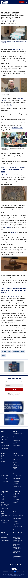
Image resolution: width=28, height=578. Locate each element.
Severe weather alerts (17, 433)
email (20, 565)
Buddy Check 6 (16, 497)
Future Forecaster (17, 445)
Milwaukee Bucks (4, 481)
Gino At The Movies (17, 465)
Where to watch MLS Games (17, 557)
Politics (2, 442)
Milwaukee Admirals (5, 478)
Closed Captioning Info (18, 526)
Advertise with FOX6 (5, 537)
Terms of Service (15, 397)
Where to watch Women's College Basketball (16, 551)
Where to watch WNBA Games (18, 554)
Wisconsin (4, 175)
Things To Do (16, 493)
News (3, 355)
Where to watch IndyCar (16, 545)
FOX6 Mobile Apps (17, 516)
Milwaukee (9, 105)
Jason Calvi (4, 20)
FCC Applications (16, 524)
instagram (13, 565)
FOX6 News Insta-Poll (5, 444)
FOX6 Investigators (5, 437)
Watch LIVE (16, 472)
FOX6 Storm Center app (17, 435)
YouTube (3, 494)
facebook (8, 565)
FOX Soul (15, 484)
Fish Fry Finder (16, 496)
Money (3, 453)
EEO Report (15, 521)
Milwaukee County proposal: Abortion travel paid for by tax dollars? (13, 42)
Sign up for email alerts (18, 515)
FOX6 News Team (17, 518)
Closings (14, 443)
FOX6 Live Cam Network (16, 438)
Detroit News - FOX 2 (5, 520)
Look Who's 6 (16, 458)
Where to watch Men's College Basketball (17, 548)
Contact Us (16, 512)
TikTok (2, 499)
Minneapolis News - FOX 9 (5, 518)
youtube (18, 565)
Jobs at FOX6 (15, 520)
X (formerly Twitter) (5, 504)
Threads (2, 501)
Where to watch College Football (16, 538)
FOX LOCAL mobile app (5, 446)
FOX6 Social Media (4, 492)
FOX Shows (15, 488)
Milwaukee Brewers (5, 473)
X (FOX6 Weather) (5, 508)
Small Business (4, 463)
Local (2, 433)
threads (15, 565)
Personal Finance (4, 460)
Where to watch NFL (17, 535)
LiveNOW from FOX (17, 480)
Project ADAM (16, 499)
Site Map (3, 450)
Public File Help (16, 523)
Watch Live (22, 2)
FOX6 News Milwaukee (5, 21)
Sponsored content (5, 540)
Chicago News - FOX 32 (5, 516)
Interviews (15, 462)
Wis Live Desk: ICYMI (17, 477)
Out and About (16, 461)
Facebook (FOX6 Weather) (4, 506)
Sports (3, 472)
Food (14, 464)
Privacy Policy (15, 395)
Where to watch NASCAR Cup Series (17, 542)
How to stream (16, 473)
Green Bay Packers (5, 475)
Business (3, 461)
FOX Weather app (16, 440)
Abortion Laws (12, 21)
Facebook (3, 496)
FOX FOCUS (3, 539)
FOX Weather (16, 442)
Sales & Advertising (4, 533)
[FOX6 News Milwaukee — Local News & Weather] (5, 2)
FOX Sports (15, 483)
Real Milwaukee (16, 459)
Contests (15, 513)
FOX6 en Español (4, 448)
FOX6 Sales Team (5, 535)
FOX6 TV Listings (16, 478)
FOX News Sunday (17, 486)
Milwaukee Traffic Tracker (16, 468)
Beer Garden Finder (17, 494)
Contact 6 (3, 455)
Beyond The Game (5, 477)
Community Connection (15, 501)
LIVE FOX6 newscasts (17, 475)
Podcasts (3, 441)
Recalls (2, 458)
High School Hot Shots (6, 480)
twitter (10, 565)
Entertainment (4, 439)
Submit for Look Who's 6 (18, 456)
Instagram (3, 497)
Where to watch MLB (17, 540)
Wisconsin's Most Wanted (4, 435)
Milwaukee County (17, 49)
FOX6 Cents (3, 456)
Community (16, 491)
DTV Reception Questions (16, 528)
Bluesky (2, 502)
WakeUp (15, 453)
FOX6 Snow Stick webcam (16, 447)
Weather (15, 431)
